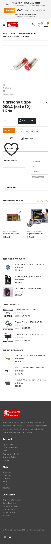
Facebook (17, 131)
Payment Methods (11, 454)
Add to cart (28, 120)
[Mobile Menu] (5, 24)
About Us (7, 472)
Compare (8, 130)
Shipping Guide (9, 457)
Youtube (10, 537)
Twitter (22, 131)
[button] (37, 200)
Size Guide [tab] (11, 187)
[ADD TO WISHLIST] (11, 138)
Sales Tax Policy (10, 503)
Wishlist (6, 460)
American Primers (11, 422)
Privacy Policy (9, 509)
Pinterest (5, 537)
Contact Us (7, 475)
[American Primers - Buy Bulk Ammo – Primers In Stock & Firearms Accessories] (12, 24)
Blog (5, 481)
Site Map (6, 488)
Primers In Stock (10, 512)
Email (36, 131)
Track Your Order (10, 447)
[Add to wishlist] (23, 231)
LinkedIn (27, 131)
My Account (8, 444)
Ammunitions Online (10, 231)
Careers (6, 478)
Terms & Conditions (11, 506)
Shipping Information (12, 500)
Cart (5, 450)
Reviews (6, 515)
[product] (13, 217)
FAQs (5, 484)
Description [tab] (13, 148)
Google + (32, 131)
